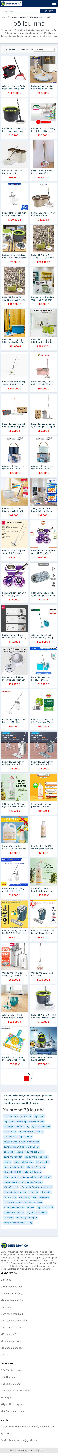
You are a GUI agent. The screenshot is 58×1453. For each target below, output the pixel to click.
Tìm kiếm (48, 10)
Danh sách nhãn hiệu (12, 1313)
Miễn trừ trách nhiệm (12, 1300)
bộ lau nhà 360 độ (12, 1172)
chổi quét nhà (44, 1177)
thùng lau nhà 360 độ (14, 1147)
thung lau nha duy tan (14, 1167)
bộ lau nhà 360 (11, 1116)
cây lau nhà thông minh (32, 1182)
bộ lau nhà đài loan (32, 1172)
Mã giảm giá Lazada (11, 1341)
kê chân (7, 1162)
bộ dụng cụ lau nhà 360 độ (16, 1126)
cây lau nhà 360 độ (30, 1187)
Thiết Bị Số (6, 1397)
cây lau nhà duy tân (36, 1167)
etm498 (30, 1207)
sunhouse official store (14, 1207)
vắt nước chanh (11, 1187)
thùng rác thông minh (24, 1162)
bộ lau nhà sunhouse (41, 1126)
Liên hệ (4, 1354)
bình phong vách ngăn (26, 1217)
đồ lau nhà (46, 1192)
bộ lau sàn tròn (11, 1177)
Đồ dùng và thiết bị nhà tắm (40, 17)
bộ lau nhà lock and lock (15, 1192)
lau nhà (28, 1136)
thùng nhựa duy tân (13, 1157)
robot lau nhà (10, 1197)
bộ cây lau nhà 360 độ (14, 1141)
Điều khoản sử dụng (11, 1293)
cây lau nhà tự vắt (45, 1207)
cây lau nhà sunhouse (37, 1212)
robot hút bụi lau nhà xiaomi (29, 1202)
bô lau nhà (33, 1192)
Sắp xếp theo (27, 50)
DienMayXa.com (26, 1450)
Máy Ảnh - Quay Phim (12, 1411)
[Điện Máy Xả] (15, 1245)
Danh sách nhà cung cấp (14, 1320)
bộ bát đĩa (9, 1202)
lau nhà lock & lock (35, 1152)
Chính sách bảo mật (11, 1286)
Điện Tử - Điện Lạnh (11, 1370)
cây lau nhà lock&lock (14, 1152)
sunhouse (44, 1197)
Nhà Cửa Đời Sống (19, 17)
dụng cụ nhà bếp (28, 1177)
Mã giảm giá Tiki (9, 1334)
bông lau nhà (33, 1141)
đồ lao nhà (9, 1217)
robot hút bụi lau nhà (28, 1197)
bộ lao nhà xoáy (36, 1121)
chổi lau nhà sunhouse (14, 1212)
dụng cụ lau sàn (11, 1182)
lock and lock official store (31, 1131)
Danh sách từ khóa (11, 1327)
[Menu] (54, 3)
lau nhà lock (25, 1116)
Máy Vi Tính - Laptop (12, 1404)
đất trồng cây (32, 1147)
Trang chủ (5, 17)
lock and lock (10, 1131)
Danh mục (6, 1307)
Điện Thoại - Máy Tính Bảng (15, 1390)
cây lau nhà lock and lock (36, 1157)
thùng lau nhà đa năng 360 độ (18, 1222)
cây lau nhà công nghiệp (15, 1121)
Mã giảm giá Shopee (12, 1347)
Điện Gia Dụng (8, 1377)
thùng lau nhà (42, 1162)
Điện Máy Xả (42, 1450)
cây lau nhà (39, 1116)
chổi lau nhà (46, 1187)
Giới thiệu (6, 1279)
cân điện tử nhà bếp (13, 1136)
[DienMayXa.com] (15, 3)
